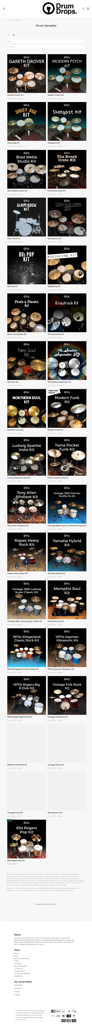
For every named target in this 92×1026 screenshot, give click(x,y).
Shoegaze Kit (54, 143)
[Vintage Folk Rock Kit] (67, 695)
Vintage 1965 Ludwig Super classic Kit (24, 621)
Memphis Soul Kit (56, 621)
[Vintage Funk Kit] (26, 791)
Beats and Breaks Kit (17, 334)
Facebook (18, 988)
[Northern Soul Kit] (26, 408)
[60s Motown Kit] (67, 791)
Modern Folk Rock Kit (17, 765)
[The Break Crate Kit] (67, 169)
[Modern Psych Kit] (67, 73)
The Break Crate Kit (57, 191)
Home (8, 20)
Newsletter (18, 976)
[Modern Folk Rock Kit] (26, 743)
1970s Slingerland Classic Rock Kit (22, 669)
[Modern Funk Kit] (67, 408)
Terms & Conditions (22, 974)
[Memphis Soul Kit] (67, 599)
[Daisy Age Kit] (26, 121)
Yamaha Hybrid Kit (56, 573)
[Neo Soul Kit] (26, 360)
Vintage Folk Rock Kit (58, 717)
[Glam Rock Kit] (26, 217)
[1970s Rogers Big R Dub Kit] (26, 695)
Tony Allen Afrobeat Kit (18, 526)
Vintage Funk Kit (15, 813)
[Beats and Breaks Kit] (26, 312)
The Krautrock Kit (56, 334)
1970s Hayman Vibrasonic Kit (61, 669)
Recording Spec (20, 966)
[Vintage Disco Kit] (67, 743)
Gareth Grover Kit (15, 95)
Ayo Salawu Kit (55, 238)
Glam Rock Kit (13, 238)
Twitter (17, 991)
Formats (17, 963)
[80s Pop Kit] (26, 265)
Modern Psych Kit (56, 95)
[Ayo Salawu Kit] (67, 217)
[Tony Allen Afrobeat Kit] (26, 504)
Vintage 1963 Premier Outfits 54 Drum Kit (67, 526)
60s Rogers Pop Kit (16, 860)
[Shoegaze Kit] (67, 121)
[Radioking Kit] (67, 265)
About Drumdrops (21, 958)
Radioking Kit (54, 286)
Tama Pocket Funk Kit (58, 478)
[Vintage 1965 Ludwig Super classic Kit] (26, 599)
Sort (9, 41)
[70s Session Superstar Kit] (67, 360)
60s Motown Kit (55, 813)
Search (17, 953)
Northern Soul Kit (15, 430)
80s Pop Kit (12, 286)
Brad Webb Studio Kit (17, 191)
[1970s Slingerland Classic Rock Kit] (26, 647)
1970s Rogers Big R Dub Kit (19, 717)
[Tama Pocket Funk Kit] (67, 456)
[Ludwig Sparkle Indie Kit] (26, 456)
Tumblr (17, 995)
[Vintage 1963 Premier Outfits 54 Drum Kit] (67, 504)
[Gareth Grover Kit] (26, 73)
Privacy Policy (19, 971)
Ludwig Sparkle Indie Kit (18, 478)
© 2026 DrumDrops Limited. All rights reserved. (30, 1010)
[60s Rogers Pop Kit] (26, 839)
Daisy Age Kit (13, 143)
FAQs (16, 961)
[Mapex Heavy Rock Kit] (26, 552)
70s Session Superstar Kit (59, 382)
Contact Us (18, 968)
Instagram (18, 985)
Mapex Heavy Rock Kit (17, 573)
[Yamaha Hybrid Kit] (67, 552)
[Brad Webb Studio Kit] (26, 169)
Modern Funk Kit (55, 430)
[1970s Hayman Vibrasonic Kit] (67, 647)
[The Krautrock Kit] (67, 312)
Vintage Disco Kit (56, 765)
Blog (16, 956)
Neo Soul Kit (13, 382)
